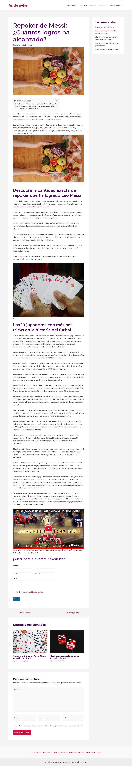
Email (15, 578)
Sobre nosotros (115, 5)
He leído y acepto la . (29, 592)
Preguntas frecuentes (76, 752)
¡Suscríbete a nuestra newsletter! (28, 109)
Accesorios (102, 5)
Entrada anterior (23, 613)
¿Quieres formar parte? (59, 752)
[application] (121, 5)
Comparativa (71, 5)
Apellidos (38, 573)
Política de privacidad (93, 752)
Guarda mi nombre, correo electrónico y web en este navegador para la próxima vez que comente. (49, 726)
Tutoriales (83, 5)
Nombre (15, 573)
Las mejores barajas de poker (105, 27)
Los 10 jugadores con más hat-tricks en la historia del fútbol (35, 106)
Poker (30, 45)
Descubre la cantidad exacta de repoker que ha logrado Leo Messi (36, 104)
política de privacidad (36, 592)
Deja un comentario (19, 45)
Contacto (46, 752)
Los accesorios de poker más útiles (107, 49)
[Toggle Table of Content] (56, 101)
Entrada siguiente (73, 613)
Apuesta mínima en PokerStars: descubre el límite (29, 657)
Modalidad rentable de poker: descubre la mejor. (65, 657)
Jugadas (93, 5)
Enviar (16, 599)
